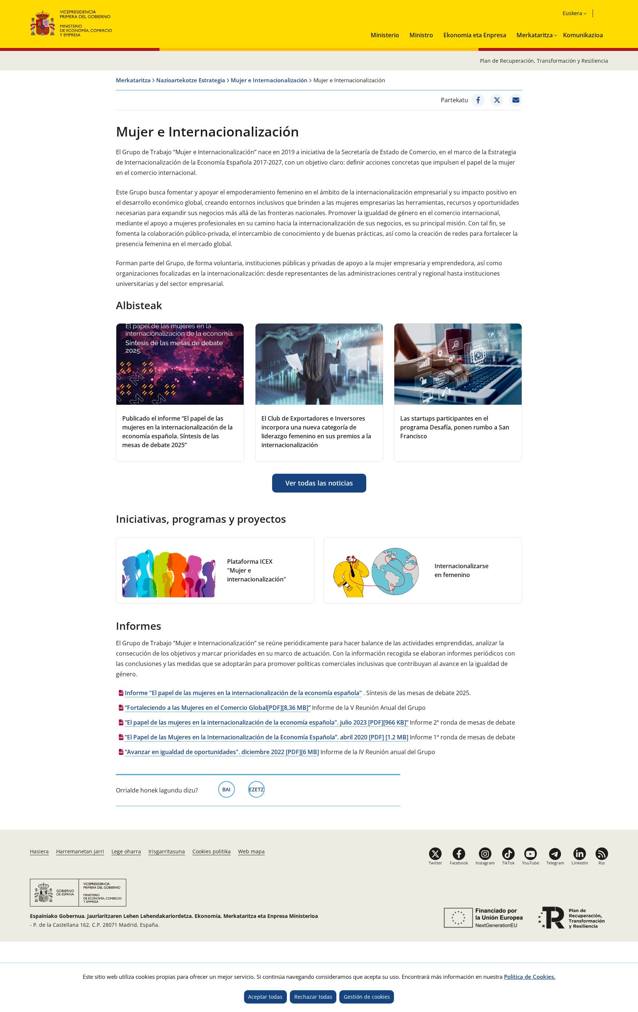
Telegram (555, 863)
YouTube (530, 863)
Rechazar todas (313, 996)
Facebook (459, 863)
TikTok (508, 863)
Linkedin (580, 863)
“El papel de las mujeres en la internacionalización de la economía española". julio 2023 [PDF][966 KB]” (266, 722)
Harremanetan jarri (80, 851)
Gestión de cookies (367, 996)
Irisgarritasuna (166, 851)
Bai (228, 789)
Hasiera (39, 851)
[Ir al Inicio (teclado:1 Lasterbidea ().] (71, 22)
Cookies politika (211, 851)
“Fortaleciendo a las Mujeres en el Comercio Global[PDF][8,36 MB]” (218, 708)
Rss (601, 863)
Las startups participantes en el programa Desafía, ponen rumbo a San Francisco (454, 427)
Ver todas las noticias (319, 483)
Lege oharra (126, 851)
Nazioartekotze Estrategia (190, 80)
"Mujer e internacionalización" (256, 570)
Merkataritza (535, 35)
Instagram (485, 863)
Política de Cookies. (529, 976)
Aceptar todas (265, 996)
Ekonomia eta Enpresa (474, 35)
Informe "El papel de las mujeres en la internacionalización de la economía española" (243, 693)
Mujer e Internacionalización (269, 80)
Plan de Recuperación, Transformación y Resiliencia (544, 60)
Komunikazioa (583, 35)
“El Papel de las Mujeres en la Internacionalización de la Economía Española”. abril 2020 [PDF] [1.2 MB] (266, 737)
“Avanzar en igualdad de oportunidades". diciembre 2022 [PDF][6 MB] (222, 752)
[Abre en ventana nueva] (482, 918)
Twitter (435, 863)
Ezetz (257, 789)
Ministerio (385, 35)
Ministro (421, 35)
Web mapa (251, 851)
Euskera (572, 13)
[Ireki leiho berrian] (477, 100)
